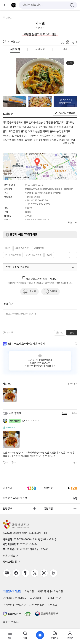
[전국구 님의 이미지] (14, 101)
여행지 (9, 17)
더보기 (73, 255)
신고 (75, 462)
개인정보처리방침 (12, 591)
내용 (68, 143)
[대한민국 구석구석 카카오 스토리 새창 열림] (25, 573)
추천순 (74, 413)
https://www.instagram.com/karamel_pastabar (49, 189)
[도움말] (4, 332)
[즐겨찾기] (61, 42)
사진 (61, 333)
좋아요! (33, 291)
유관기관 (48, 508)
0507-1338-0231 (34, 184)
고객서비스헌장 (53, 598)
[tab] (10, 635)
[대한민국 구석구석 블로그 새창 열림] (7, 573)
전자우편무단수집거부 (14, 604)
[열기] (73, 267)
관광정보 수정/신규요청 (15, 498)
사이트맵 (52, 604)
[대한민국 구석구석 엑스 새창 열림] (35, 573)
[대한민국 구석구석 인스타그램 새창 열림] (44, 573)
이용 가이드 (9, 555)
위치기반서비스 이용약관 (50, 591)
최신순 (64, 413)
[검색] (72, 5)
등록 (71, 332)
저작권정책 (35, 598)
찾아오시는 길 (10, 561)
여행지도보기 (72, 158)
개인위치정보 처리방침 (14, 598)
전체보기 (71, 384)
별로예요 (54, 291)
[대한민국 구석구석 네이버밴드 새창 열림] (53, 573)
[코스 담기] (66, 42)
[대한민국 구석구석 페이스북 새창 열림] (16, 573)
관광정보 (7, 508)
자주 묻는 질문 (36, 604)
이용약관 (29, 591)
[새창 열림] (12, 614)
